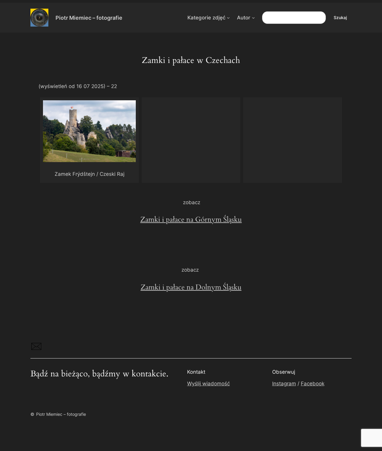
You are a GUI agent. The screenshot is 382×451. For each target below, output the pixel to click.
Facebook (312, 384)
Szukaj (340, 17)
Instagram (284, 384)
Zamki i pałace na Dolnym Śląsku (191, 287)
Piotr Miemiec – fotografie (89, 17)
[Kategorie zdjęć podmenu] (228, 17)
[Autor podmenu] (253, 17)
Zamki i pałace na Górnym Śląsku (191, 219)
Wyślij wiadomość (208, 384)
